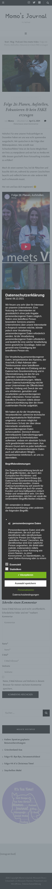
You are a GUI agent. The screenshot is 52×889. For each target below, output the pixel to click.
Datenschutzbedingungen (26, 594)
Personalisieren (26, 590)
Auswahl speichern (25, 583)
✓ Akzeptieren (25, 575)
